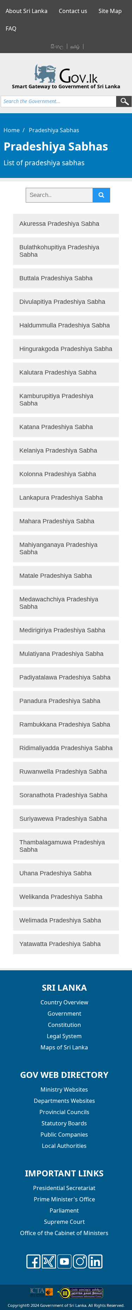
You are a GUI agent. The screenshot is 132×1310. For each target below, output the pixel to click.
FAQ (11, 28)
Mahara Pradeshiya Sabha (56, 521)
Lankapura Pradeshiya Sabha (61, 497)
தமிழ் (75, 46)
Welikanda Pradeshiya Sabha (60, 896)
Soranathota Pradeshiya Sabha (63, 795)
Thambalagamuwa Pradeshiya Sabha (62, 846)
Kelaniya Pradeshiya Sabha (58, 450)
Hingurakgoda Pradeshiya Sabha (65, 348)
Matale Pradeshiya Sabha (55, 575)
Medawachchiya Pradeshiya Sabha (58, 603)
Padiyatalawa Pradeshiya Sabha (65, 677)
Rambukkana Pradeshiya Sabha (64, 724)
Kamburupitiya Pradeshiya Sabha (56, 399)
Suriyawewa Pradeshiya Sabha (63, 818)
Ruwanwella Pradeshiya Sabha (63, 771)
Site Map (110, 11)
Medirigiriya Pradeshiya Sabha (62, 630)
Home (12, 130)
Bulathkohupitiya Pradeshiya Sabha (59, 251)
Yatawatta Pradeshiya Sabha (60, 943)
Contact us (73, 11)
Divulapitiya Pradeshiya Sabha (62, 301)
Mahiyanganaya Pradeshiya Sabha (58, 548)
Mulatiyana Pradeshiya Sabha (61, 653)
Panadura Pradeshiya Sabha (59, 700)
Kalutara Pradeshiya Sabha (57, 372)
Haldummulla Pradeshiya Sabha (64, 325)
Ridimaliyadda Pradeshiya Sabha (66, 748)
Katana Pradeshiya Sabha (56, 426)
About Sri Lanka (27, 11)
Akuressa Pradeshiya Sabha (59, 223)
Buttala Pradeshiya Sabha (56, 278)
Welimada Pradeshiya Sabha (60, 920)
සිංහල (57, 46)
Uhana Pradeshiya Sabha (55, 873)
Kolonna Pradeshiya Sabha (57, 474)
